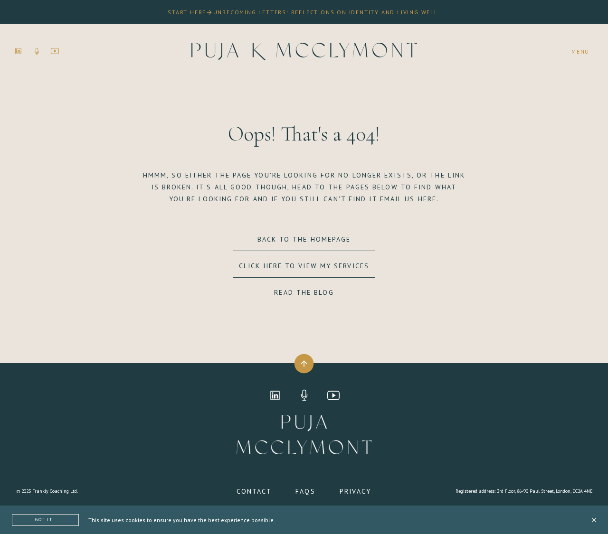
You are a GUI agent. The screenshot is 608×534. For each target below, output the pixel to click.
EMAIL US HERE (408, 199)
